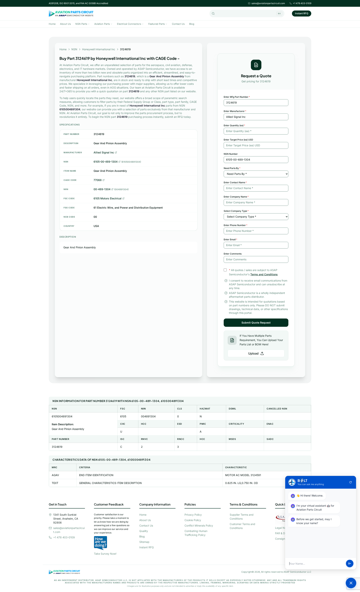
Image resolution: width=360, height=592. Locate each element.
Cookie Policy (192, 520)
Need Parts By (232, 168)
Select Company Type (236, 211)
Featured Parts (156, 24)
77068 (98, 180)
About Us (65, 24)
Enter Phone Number (235, 225)
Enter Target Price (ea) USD (238, 139)
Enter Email (230, 239)
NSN (74, 49)
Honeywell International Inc (98, 49)
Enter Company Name (236, 196)
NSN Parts (81, 24)
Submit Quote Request (256, 322)
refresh (350, 482)
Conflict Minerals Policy (198, 525)
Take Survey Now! (105, 553)
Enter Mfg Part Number (237, 96)
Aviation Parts (102, 24)
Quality (143, 531)
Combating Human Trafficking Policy (195, 532)
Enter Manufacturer (235, 111)
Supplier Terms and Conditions (242, 516)
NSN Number (231, 154)
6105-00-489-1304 (106, 161)
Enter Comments (233, 253)
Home (52, 24)
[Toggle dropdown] (89, 24)
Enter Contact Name (235, 182)
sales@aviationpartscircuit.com (268, 3)
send (349, 564)
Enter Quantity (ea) (234, 125)
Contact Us (178, 24)
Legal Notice (283, 527)
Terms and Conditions (264, 274)
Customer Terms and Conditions (242, 526)
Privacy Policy (193, 514)
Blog (191, 24)
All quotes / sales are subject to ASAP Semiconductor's (253, 272)
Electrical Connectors (129, 24)
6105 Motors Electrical (108, 198)
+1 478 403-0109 (302, 3)
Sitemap (144, 541)
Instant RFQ (301, 13)
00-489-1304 (102, 189)
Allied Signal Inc (104, 152)
